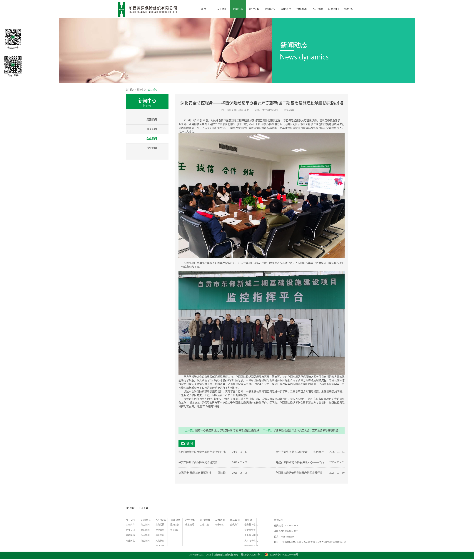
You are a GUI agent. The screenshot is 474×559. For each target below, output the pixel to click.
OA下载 (143, 508)
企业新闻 (152, 89)
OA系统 (130, 508)
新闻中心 (141, 89)
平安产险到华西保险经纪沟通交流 (197, 462)
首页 (203, 9)
